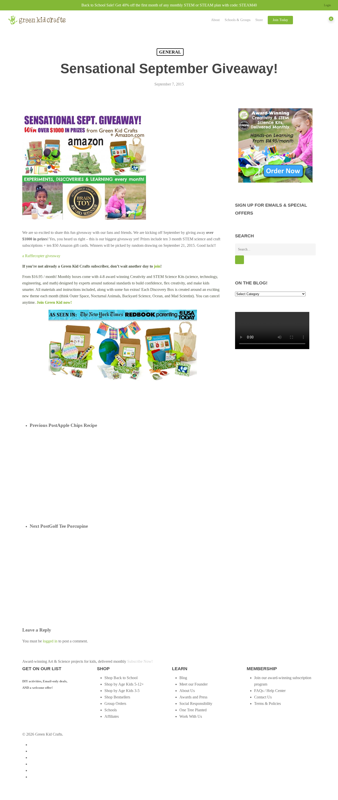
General (170, 52)
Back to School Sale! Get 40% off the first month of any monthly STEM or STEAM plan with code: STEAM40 (169, 5)
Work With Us (190, 716)
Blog (183, 678)
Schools (110, 710)
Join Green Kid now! (54, 302)
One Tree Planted (193, 710)
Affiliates (111, 716)
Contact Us (263, 697)
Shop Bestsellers (117, 697)
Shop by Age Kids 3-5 (122, 691)
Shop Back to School (121, 678)
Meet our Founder (193, 684)
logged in (50, 641)
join (157, 266)
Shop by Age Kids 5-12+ (124, 684)
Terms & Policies (267, 703)
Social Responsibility (195, 703)
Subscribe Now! (140, 661)
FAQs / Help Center (270, 691)
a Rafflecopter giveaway (41, 256)
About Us (187, 691)
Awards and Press (193, 697)
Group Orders (115, 703)
